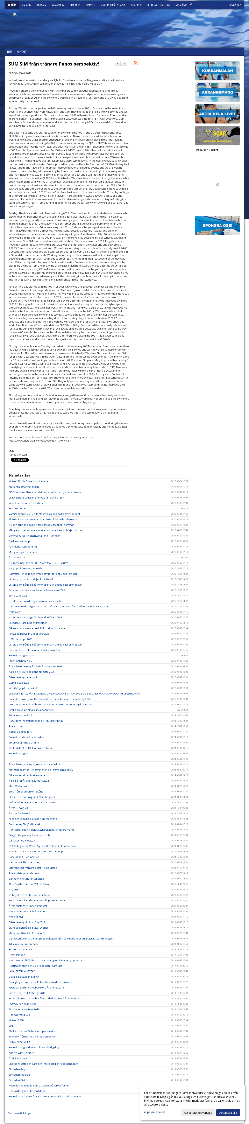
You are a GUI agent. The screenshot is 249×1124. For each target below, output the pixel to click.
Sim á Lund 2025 (18, 595)
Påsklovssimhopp (19, 541)
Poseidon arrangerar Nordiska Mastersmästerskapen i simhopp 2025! (50, 699)
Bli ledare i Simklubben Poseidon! (28, 623)
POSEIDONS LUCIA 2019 (22, 949)
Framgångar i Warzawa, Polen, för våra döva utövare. (40, 982)
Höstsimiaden (17, 955)
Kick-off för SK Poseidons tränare (28, 481)
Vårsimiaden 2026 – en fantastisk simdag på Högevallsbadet (44, 514)
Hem (13, 4)
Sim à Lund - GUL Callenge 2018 (27, 993)
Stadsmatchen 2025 (20, 661)
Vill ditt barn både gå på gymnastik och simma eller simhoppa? (45, 584)
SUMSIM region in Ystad (23, 1004)
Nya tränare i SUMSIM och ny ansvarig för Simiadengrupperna (45, 960)
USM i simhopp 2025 (20, 639)
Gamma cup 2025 (19, 682)
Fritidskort (14, 612)
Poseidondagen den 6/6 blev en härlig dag (34, 1047)
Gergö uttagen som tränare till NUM (29, 835)
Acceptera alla (228, 1112)
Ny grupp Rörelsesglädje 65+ (25, 568)
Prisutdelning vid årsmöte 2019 (27, 922)
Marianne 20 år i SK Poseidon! (26, 933)
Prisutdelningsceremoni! (23, 677)
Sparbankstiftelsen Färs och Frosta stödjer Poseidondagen (43, 1063)
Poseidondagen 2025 (21, 655)
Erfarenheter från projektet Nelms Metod (33, 867)
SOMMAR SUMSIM (19, 1042)
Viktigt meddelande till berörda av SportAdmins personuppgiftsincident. (51, 704)
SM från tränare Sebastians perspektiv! (32, 1031)
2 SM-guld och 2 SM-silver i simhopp (30, 895)
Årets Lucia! (15, 726)
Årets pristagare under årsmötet (28, 906)
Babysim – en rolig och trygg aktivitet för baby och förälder (43, 574)
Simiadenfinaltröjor (20, 1074)
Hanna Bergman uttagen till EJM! (27, 1091)
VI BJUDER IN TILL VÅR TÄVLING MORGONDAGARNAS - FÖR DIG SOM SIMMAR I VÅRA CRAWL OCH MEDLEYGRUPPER (74, 693)
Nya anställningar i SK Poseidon (27, 911)
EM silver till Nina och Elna (24, 742)
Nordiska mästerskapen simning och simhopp (36, 851)
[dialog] (192, 1102)
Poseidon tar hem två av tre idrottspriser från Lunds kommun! (45, 1096)
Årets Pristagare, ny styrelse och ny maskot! (34, 764)
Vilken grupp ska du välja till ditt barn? (31, 579)
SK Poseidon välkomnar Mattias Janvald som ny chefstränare (45, 492)
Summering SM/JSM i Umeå (24, 824)
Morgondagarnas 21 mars (24, 552)
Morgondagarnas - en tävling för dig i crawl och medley (41, 769)
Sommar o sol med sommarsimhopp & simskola (37, 900)
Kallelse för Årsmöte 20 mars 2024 (29, 780)
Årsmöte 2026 (17, 557)
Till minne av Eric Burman (23, 944)
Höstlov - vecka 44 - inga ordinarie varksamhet (36, 601)
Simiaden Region (19, 1069)
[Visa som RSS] (136, 63)
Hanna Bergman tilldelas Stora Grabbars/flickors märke (42, 829)
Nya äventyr (16, 916)
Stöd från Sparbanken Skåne (26, 791)
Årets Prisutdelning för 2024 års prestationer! (35, 666)
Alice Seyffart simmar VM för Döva (29, 884)
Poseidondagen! (18, 753)
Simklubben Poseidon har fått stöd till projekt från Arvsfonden (45, 998)
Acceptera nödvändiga (198, 1112)
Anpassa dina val (154, 1112)
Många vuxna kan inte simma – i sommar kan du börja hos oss (45, 530)
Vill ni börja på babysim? (23, 688)
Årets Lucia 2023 (18, 808)
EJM (11, 1025)
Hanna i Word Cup (19, 1014)
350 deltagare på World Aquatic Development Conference (43, 846)
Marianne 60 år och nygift (24, 486)
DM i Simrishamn (18, 1058)
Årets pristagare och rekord (25, 873)
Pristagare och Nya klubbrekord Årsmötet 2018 (36, 987)
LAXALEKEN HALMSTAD (22, 971)
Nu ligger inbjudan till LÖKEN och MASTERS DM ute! (38, 563)
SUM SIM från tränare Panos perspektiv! (54, 64)
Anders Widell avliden (21, 1053)
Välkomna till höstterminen (24, 862)
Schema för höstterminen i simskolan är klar (35, 650)
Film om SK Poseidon (21, 813)
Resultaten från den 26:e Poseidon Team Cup (35, 965)
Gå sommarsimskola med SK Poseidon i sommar (37, 628)
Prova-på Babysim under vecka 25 (29, 633)
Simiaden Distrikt (19, 1080)
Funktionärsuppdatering (23, 546)
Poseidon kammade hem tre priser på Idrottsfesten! (39, 1085)
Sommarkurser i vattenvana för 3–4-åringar (34, 535)
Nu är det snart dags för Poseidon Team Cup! (35, 617)
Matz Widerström (19, 786)
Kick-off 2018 (16, 1020)
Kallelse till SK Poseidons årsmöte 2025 (32, 672)
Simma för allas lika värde (24, 1009)
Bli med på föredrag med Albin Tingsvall (32, 797)
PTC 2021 (14, 889)
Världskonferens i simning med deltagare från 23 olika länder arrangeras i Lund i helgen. (61, 938)
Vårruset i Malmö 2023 (22, 840)
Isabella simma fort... (21, 731)
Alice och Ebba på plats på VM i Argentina (33, 818)
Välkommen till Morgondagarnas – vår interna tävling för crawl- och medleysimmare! (58, 606)
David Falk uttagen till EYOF (24, 976)
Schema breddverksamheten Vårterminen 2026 (37, 590)
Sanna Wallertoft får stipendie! (27, 878)
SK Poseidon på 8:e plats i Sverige (29, 927)
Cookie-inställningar (19, 1113)
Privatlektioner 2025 (20, 715)
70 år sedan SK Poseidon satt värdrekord (33, 802)
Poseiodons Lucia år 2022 (24, 857)
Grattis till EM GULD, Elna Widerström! (30, 748)
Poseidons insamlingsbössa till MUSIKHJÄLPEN (36, 721)
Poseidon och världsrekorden (26, 737)
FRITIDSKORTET (17, 508)
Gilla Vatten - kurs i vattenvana (27, 775)
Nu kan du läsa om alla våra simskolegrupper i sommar (41, 525)
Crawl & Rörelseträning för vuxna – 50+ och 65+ (36, 497)
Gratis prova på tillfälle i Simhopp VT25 (31, 710)
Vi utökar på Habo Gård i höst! (26, 503)
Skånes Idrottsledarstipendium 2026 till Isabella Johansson (43, 519)
